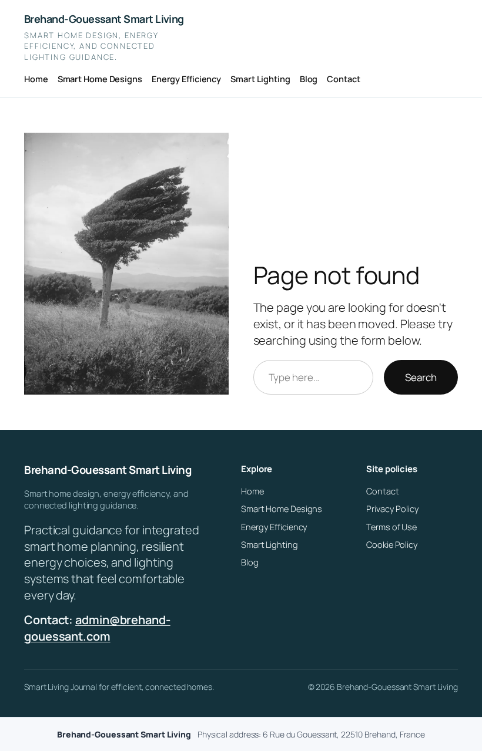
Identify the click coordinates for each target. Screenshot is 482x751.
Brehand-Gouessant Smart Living (104, 19)
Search (421, 377)
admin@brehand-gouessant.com (97, 628)
